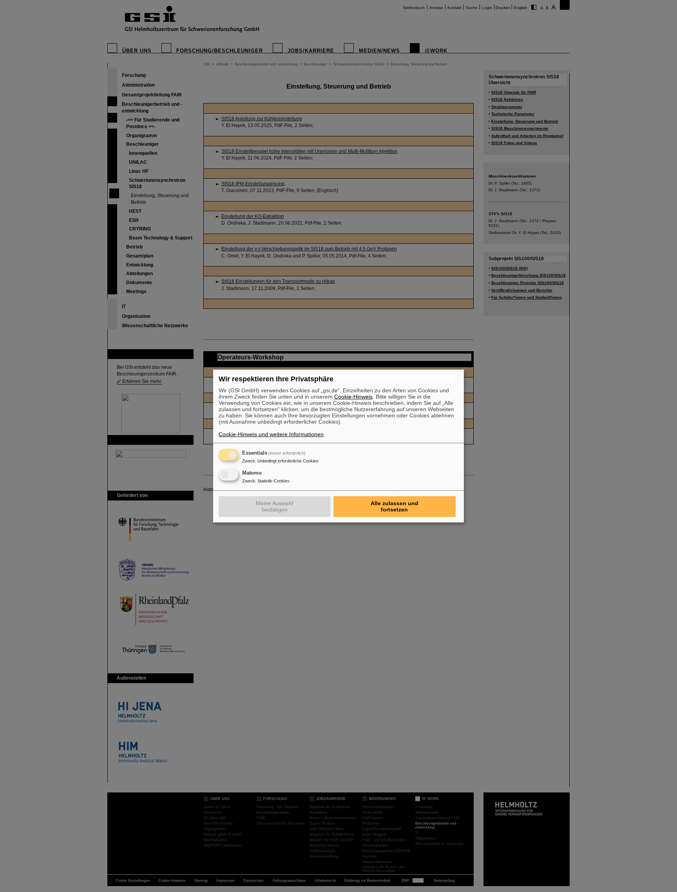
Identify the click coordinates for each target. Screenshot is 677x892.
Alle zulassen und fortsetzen (394, 506)
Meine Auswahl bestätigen (274, 506)
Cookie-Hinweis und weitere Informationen (271, 434)
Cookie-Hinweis (353, 396)
